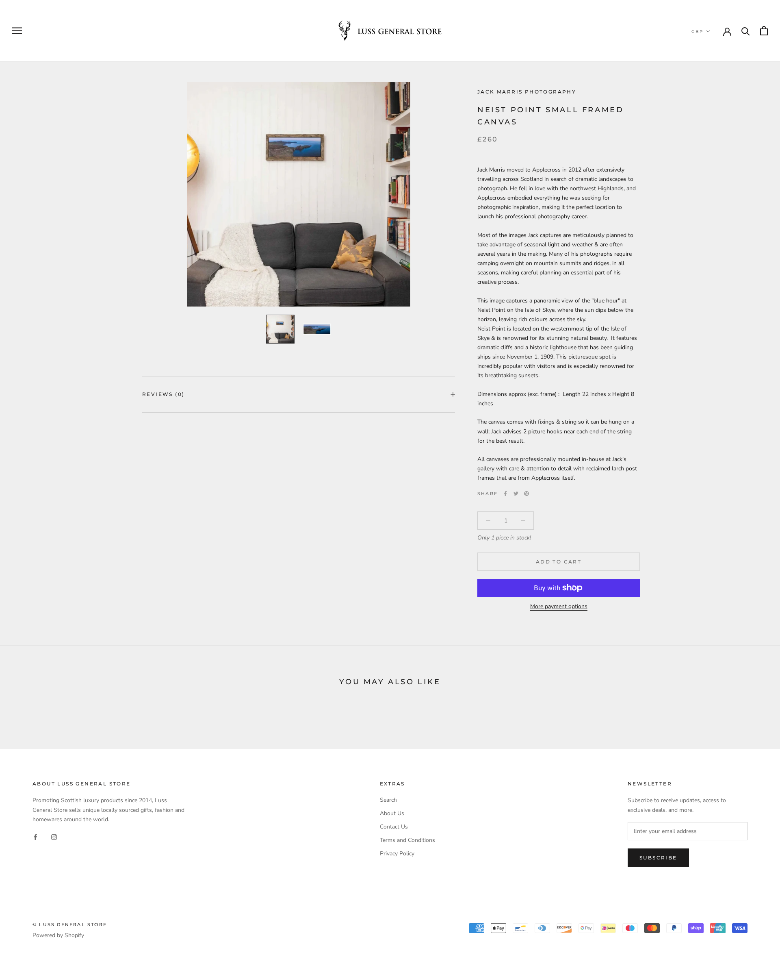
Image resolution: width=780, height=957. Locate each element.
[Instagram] (54, 837)
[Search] (745, 30)
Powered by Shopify (58, 935)
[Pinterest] (526, 493)
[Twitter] (516, 493)
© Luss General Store (69, 924)
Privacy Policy (397, 853)
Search (388, 800)
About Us (392, 813)
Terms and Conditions (407, 840)
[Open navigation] (17, 30)
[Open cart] (764, 30)
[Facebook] (505, 493)
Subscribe (658, 858)
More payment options (558, 606)
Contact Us (394, 827)
